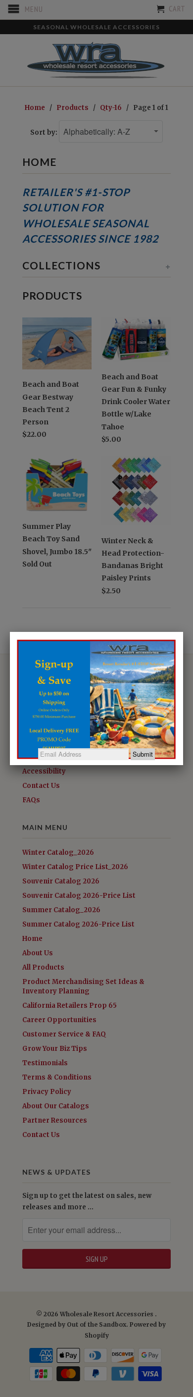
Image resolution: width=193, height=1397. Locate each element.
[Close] (183, 632)
